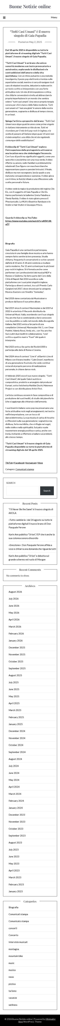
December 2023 (17, 814)
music (11, 963)
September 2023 (17, 835)
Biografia (13, 907)
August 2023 (15, 842)
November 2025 (17, 654)
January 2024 (16, 807)
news (11, 976)
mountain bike (16, 956)
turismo (12, 990)
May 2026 (14, 612)
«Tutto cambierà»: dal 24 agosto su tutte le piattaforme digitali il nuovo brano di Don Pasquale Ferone (30, 523)
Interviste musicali (18, 942)
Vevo (40, 462)
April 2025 (14, 703)
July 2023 (14, 849)
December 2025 (17, 647)
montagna (14, 949)
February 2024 (16, 800)
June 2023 (14, 856)
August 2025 (15, 675)
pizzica (12, 984)
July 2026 (14, 598)
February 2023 (16, 884)
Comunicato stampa (19, 921)
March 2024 (15, 793)
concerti (13, 928)
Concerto (13, 935)
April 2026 (14, 619)
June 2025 (14, 689)
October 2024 (16, 745)
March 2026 (15, 626)
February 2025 (16, 717)
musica (12, 970)
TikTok (9, 462)
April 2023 (14, 870)
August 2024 (15, 759)
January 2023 (16, 891)
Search (10, 482)
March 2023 (15, 877)
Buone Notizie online (30, 6)
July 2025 (14, 682)
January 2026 (16, 640)
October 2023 (16, 828)
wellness (13, 1004)
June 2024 (14, 773)
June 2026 (14, 605)
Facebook (19, 462)
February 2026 (16, 633)
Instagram (31, 462)
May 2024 (14, 779)
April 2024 (14, 786)
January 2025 (16, 724)
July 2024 (14, 765)
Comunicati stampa (25, 469)
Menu (54, 17)
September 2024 (17, 752)
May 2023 (14, 863)
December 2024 (17, 731)
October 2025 (16, 661)
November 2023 (17, 821)
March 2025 (15, 710)
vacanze (13, 997)
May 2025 (14, 696)
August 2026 (15, 591)
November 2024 (17, 738)
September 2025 (17, 668)
